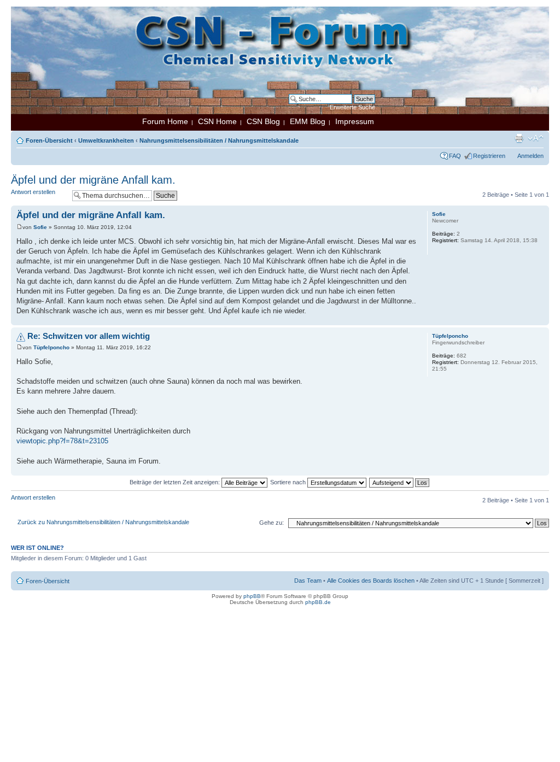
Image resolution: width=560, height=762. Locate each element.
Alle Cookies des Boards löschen (371, 580)
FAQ (455, 156)
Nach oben (541, 319)
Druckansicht (519, 138)
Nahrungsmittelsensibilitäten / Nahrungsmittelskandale (219, 140)
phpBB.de (318, 602)
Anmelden (530, 156)
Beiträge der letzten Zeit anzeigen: (175, 482)
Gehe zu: (271, 522)
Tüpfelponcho (51, 347)
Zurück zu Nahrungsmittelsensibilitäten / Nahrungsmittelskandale (103, 522)
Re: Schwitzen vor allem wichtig (88, 336)
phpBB (252, 596)
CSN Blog (263, 121)
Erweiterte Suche (352, 107)
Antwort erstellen (33, 192)
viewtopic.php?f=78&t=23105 (62, 441)
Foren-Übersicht (49, 140)
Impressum (354, 121)
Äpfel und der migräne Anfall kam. (93, 180)
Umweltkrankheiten (106, 140)
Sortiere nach (288, 482)
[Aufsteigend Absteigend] (399, 482)
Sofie (40, 227)
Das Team (308, 580)
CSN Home (217, 121)
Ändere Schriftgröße (536, 138)
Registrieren (489, 156)
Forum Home (165, 121)
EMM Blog (307, 121)
